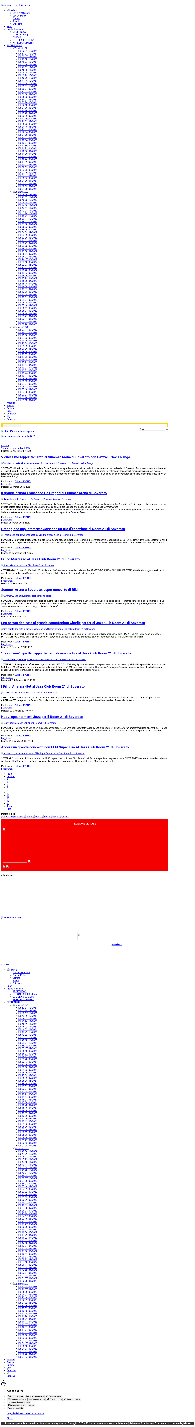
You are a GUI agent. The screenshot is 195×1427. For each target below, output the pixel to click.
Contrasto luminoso (18, 1399)
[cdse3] (64, 816)
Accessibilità (15, 1390)
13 (8, 803)
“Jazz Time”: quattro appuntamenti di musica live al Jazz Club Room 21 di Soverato (66, 653)
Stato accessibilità (15, 1408)
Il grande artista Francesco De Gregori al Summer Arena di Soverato (54, 493)
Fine (9, 809)
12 (8, 800)
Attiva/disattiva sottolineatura (22, 1405)
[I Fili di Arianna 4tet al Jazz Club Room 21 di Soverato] (29, 692)
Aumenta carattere (36, 1396)
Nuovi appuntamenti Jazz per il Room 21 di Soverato (42, 717)
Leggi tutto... (7, 484)
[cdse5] (46, 816)
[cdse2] (55, 816)
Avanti (10, 806)
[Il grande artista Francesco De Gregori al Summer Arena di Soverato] (36, 499)
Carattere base (54, 1396)
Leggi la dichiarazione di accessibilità (25, 1413)
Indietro (11, 776)
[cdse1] (37, 816)
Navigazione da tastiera (20, 1402)
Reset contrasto (73, 1399)
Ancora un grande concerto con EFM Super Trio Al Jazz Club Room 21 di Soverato (65, 747)
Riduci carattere (16, 1396)
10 (8, 795)
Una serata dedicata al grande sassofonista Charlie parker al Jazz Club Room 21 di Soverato (73, 623)
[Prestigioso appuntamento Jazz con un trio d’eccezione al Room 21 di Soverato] (42, 535)
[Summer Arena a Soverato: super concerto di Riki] (26, 596)
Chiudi (10, 1418)
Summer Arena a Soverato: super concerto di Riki (39, 590)
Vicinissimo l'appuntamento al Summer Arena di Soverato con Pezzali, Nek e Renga (65, 457)
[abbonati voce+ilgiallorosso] (16, 5)
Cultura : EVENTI (23, 481)
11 (8, 798)
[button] (97, 1383)
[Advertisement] (84, 896)
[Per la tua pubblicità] (12, 816)
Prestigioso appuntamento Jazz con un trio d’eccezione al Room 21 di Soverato (63, 529)
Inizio (9, 773)
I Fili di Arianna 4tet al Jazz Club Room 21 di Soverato (43, 686)
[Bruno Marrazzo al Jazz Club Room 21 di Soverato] (27, 565)
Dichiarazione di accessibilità (84, 959)
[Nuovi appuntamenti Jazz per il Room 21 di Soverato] (28, 723)
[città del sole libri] (11, 917)
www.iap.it (117, 944)
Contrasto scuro (38, 1399)
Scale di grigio (55, 1399)
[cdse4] (28, 816)
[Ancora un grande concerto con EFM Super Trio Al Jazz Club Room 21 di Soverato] (43, 753)
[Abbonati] (16, 861)
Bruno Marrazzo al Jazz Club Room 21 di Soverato (40, 559)
